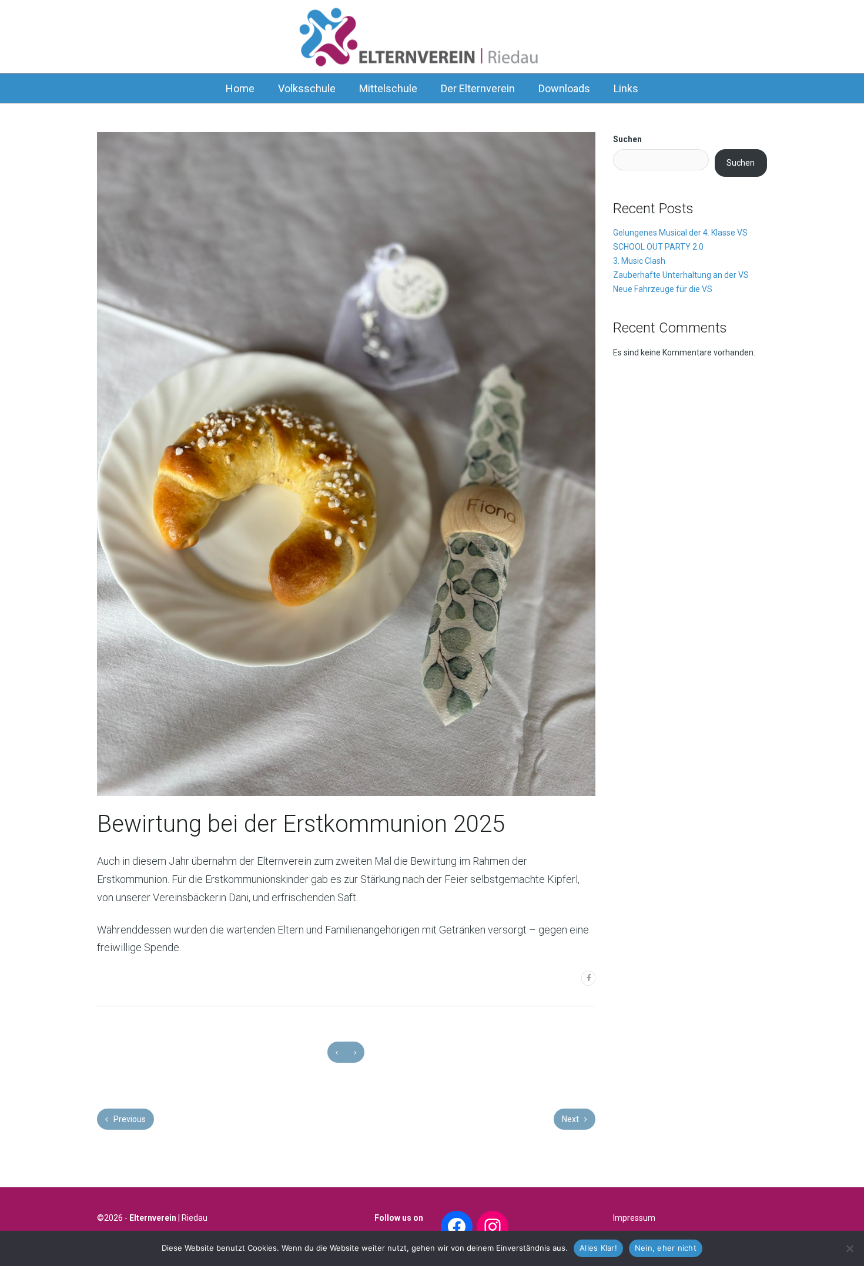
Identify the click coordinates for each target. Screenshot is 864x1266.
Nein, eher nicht (665, 1247)
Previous (129, 1119)
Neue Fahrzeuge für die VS (662, 289)
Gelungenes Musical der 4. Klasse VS (680, 232)
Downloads (564, 88)
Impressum (634, 1218)
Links (626, 88)
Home (240, 88)
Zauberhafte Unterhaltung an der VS (681, 275)
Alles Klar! (598, 1247)
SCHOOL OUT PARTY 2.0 (658, 246)
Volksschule (307, 88)
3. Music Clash (639, 261)
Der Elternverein (478, 88)
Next (571, 1119)
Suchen (627, 139)
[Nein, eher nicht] (849, 1248)
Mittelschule (388, 88)
